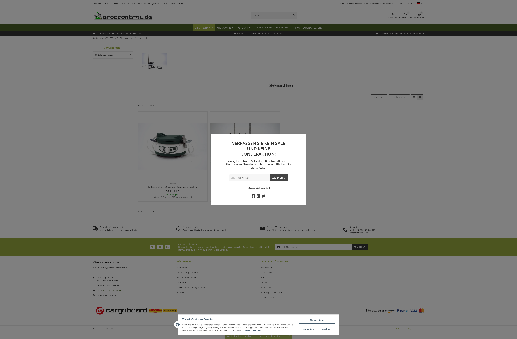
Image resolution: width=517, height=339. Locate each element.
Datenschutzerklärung (252, 330)
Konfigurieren (308, 329)
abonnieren (278, 178)
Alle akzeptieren (317, 320)
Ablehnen (326, 329)
